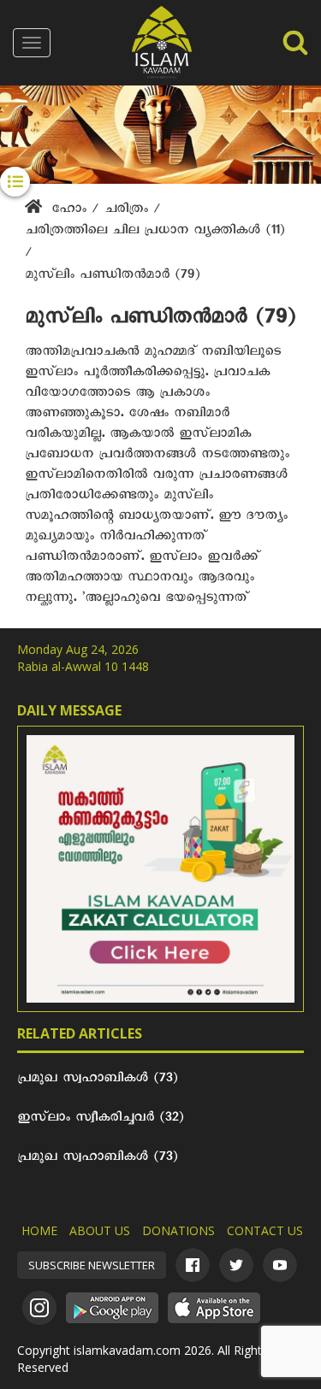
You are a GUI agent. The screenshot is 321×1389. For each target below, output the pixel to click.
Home (39, 1230)
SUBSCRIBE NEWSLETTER (91, 1265)
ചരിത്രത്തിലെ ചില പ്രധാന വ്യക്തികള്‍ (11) (154, 232)
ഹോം (69, 211)
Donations (178, 1230)
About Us (99, 1230)
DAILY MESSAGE (69, 710)
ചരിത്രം (128, 211)
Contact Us (265, 1230)
